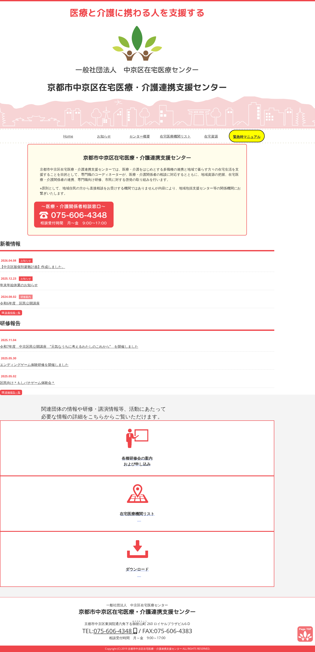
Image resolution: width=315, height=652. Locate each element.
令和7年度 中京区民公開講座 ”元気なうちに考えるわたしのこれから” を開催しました (69, 346)
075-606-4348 (113, 631)
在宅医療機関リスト (175, 136)
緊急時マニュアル (247, 136)
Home (68, 136)
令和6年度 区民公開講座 (20, 303)
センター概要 (139, 136)
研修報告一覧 (12, 392)
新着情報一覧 (12, 313)
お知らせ (104, 136)
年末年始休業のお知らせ (19, 285)
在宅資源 (211, 136)
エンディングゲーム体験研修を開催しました (34, 364)
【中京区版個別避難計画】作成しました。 (32, 266)
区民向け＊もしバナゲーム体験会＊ (27, 382)
